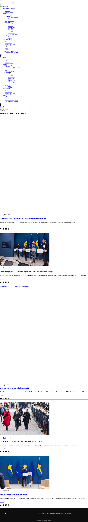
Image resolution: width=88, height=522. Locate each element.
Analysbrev (7, 62)
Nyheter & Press (8, 60)
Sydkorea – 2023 (11, 77)
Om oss (4, 95)
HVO (6, 70)
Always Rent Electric (9, 71)
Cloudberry (49, 520)
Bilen (4, 215)
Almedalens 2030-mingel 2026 (14, 67)
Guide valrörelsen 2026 (10, 93)
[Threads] (8, 229)
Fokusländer (7, 72)
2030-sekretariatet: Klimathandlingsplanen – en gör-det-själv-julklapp (23, 218)
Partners (6, 98)
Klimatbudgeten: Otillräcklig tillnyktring (13, 494)
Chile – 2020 (10, 79)
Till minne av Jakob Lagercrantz (11, 100)
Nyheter (4, 268)
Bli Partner (2, 106)
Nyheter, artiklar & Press (8, 59)
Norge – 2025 (10, 73)
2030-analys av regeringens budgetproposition (15, 388)
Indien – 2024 (10, 75)
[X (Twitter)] (3, 229)
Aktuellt (4, 64)
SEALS (9, 86)
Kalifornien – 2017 (11, 82)
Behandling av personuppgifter (11, 101)
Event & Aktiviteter (9, 63)
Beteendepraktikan (9, 94)
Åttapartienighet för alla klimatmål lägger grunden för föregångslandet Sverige (26, 271)
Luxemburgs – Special (12, 74)
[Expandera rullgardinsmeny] (6, 64)
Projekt (6, 85)
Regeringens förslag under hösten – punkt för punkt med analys (21, 441)
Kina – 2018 (10, 81)
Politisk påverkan (6, 88)
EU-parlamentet (8, 92)
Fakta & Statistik (8, 65)
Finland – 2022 (11, 78)
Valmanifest (7, 89)
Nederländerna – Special (13, 83)
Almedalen (7, 66)
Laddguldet (7, 68)
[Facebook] (1, 229)
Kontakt (6, 97)
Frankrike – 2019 (11, 80)
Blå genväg (10, 87)
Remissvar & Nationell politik (11, 90)
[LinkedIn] (0, 103)
